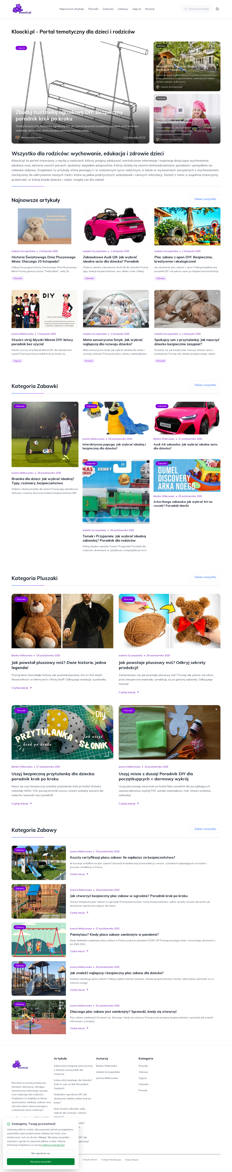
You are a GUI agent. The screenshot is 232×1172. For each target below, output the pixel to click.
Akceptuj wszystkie (40, 1161)
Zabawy (123, 9)
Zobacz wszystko (205, 199)
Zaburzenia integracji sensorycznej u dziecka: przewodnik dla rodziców (73, 1070)
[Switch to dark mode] (217, 9)
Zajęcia (136, 9)
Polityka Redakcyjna (111, 1159)
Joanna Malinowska (22, 333)
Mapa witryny (131, 1159)
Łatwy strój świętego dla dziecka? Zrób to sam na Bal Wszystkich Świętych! (73, 1084)
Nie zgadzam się (40, 1153)
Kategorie (146, 1058)
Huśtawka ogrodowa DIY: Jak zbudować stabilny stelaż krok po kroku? (72, 1098)
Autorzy (102, 1058)
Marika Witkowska (164, 438)
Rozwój (149, 9)
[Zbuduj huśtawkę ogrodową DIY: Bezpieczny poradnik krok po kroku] (80, 93)
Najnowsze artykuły (71, 9)
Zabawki (108, 9)
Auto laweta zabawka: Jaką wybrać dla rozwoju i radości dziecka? (70, 1112)
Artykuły (60, 1058)
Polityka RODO (90, 1159)
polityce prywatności (53, 1144)
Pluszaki (93, 9)
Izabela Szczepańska (23, 251)
